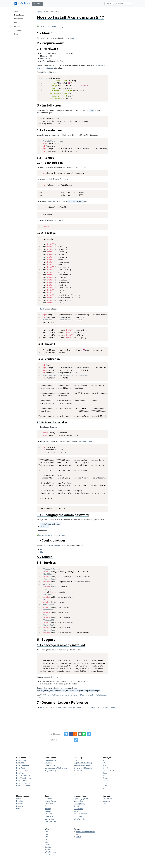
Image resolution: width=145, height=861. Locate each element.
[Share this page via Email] (80, 734)
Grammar (49, 803)
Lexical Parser (50, 801)
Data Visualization (23, 778)
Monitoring (78, 801)
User (16, 34)
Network (77, 811)
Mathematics (62, 768)
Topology (18, 30)
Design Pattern (51, 821)
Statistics (48, 763)
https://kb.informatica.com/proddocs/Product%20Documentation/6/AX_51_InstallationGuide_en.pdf (80, 707)
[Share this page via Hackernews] (75, 734)
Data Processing (22, 765)
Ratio (18, 809)
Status (78, 837)
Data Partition (21, 780)
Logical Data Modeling (83, 763)
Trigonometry (50, 770)
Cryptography (79, 803)
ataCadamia (24, 3)
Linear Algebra (51, 768)
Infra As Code (79, 819)
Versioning (49, 819)
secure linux (51, 201)
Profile (17, 26)
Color (105, 786)
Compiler (48, 798)
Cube (105, 773)
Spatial (105, 783)
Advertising (107, 798)
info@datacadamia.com (85, 831)
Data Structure (22, 770)
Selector (48, 847)
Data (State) (21, 760)
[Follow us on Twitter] (76, 740)
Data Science (50, 765)
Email (105, 803)
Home (39, 12)
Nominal (19, 801)
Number (106, 760)
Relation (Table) (109, 770)
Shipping (48, 814)
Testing (48, 809)
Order (18, 798)
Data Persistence (23, 783)
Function (48, 806)
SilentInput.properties (86, 441)
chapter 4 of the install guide (53, 545)
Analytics (106, 801)
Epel (42, 309)
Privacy (77, 834)
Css (46, 842)
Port (16, 22)
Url (46, 839)
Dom (47, 834)
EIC (41, 549)
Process (77, 760)
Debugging (49, 811)
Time (104, 763)
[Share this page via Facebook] (71, 734)
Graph (105, 780)
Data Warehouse (23, 775)
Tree (104, 775)
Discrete (19, 803)
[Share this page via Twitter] (66, 734)
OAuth (47, 854)
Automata (78, 770)
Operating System (81, 798)
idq (41, 552)
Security (77, 806)
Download (104, 77)
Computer (78, 816)
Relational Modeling (82, 765)
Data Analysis (50, 760)
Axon (16, 11)
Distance (19, 806)
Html (47, 831)
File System (78, 809)
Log (104, 788)
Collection (107, 768)
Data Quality (21, 768)
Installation (19, 15)
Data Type (20, 773)
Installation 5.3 (20, 19)
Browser (48, 849)
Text (104, 765)
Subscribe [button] (37, 3)
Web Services (50, 852)
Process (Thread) (80, 814)
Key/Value (107, 778)
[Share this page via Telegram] (89, 734)
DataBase (20, 763)
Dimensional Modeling (83, 768)
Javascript (49, 844)
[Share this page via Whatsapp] (84, 734)
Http (47, 837)
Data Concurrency (23, 786)
